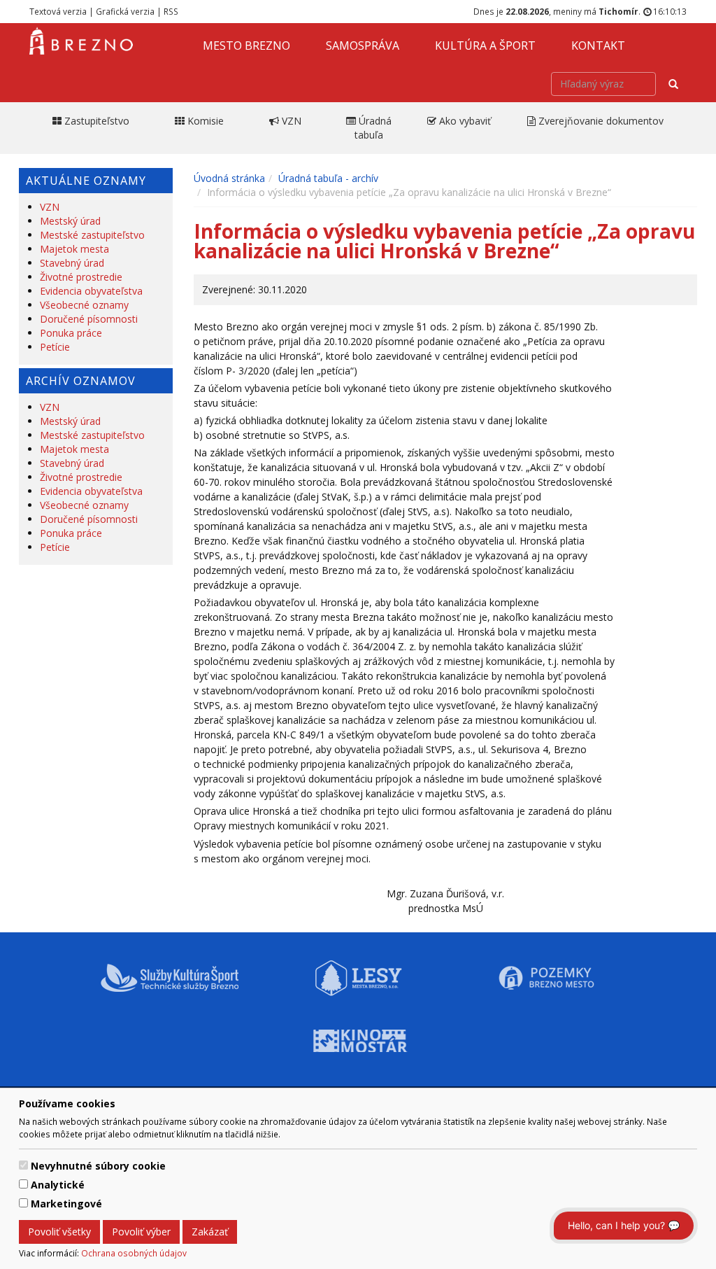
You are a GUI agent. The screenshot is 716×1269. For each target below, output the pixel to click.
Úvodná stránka (229, 178)
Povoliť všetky (59, 1231)
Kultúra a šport (485, 45)
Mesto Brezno (246, 45)
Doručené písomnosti (89, 318)
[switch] (23, 1165)
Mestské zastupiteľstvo (92, 234)
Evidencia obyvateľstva (91, 290)
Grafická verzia (125, 11)
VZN (49, 206)
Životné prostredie (81, 276)
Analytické (58, 1184)
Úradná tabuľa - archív (328, 178)
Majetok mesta (74, 248)
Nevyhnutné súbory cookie (98, 1165)
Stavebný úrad (72, 262)
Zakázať (210, 1231)
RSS (171, 11)
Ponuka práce (71, 332)
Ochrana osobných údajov (134, 1253)
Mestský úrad (70, 220)
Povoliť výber (141, 1231)
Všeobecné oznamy (84, 304)
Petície (55, 346)
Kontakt (598, 45)
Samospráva (362, 45)
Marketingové (66, 1203)
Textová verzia (58, 11)
